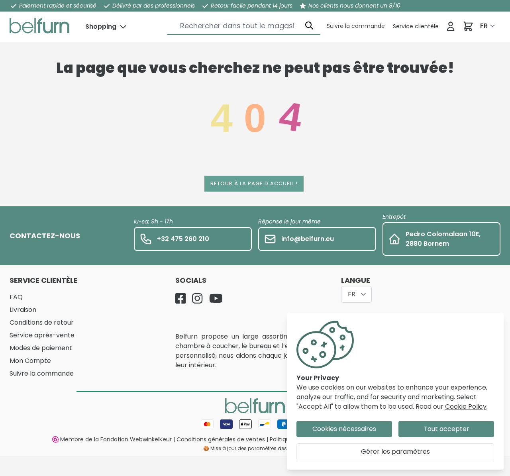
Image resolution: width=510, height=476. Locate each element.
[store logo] (39, 25)
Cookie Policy (465, 406)
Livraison (23, 309)
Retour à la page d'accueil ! (254, 183)
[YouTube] (216, 298)
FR (484, 25)
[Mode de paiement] (255, 424)
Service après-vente (42, 335)
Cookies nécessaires (344, 428)
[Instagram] (197, 298)
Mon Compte (30, 360)
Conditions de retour (42, 322)
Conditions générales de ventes (221, 439)
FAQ (16, 297)
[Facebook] (180, 298)
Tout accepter (446, 428)
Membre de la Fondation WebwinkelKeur (116, 439)
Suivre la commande (42, 373)
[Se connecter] (450, 26)
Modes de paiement (41, 348)
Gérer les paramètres (395, 451)
